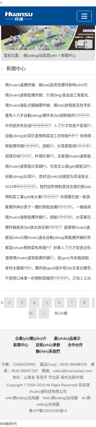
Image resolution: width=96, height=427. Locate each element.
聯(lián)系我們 (48, 351)
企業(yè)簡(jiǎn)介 (30, 338)
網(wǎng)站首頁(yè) (40, 55)
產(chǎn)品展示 (67, 338)
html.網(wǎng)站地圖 (60, 398)
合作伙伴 (75, 345)
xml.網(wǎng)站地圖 (22, 398)
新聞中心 (68, 55)
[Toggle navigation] (84, 16)
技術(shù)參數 (48, 345)
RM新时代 (8, 424)
